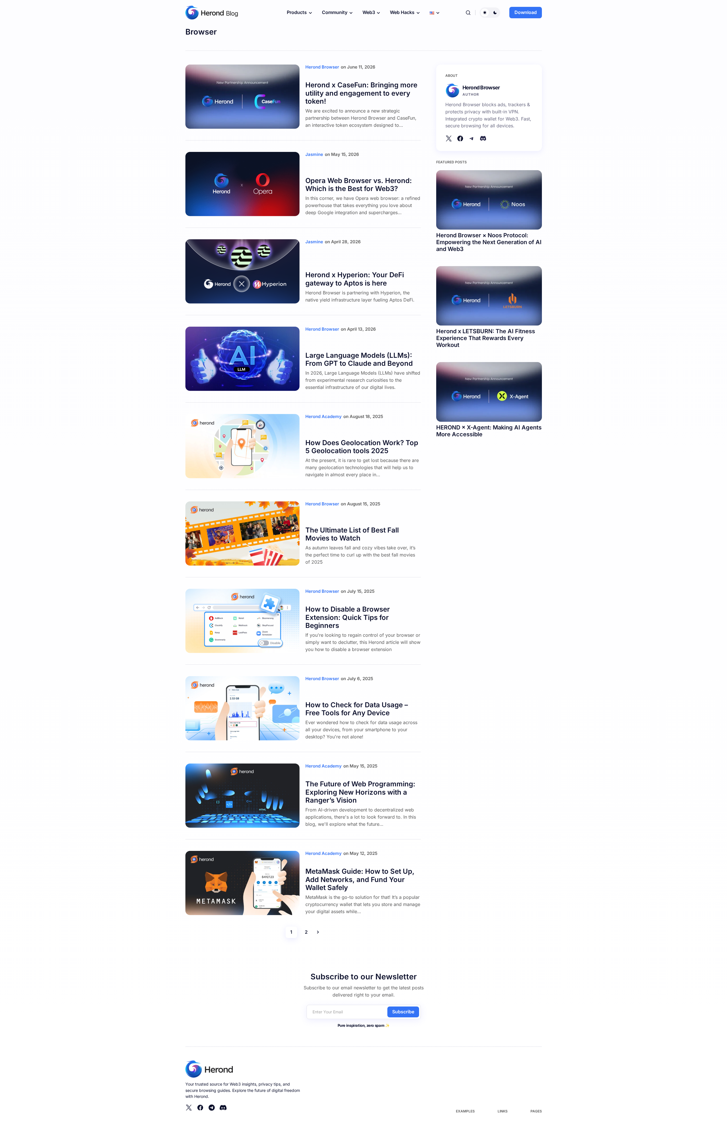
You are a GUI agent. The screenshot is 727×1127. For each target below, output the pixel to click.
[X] (448, 138)
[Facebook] (460, 138)
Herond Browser (481, 88)
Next (318, 932)
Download (525, 12)
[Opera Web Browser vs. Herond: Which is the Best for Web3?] (242, 184)
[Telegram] (211, 1107)
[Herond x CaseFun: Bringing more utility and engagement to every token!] (242, 97)
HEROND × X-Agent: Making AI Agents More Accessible (489, 431)
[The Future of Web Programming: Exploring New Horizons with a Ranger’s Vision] (242, 796)
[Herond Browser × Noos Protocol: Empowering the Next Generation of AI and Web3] (489, 200)
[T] (471, 138)
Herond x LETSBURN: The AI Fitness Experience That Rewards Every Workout (485, 338)
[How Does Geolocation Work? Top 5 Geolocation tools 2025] (242, 446)
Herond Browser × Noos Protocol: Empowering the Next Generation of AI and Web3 (489, 242)
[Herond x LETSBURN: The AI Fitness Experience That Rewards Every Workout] (489, 296)
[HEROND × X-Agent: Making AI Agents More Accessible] (489, 391)
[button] (468, 12)
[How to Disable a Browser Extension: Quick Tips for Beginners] (242, 621)
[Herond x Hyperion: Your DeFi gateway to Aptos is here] (242, 271)
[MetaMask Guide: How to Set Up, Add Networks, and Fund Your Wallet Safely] (242, 883)
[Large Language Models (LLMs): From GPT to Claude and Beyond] (242, 359)
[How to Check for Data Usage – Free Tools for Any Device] (242, 708)
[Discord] (483, 138)
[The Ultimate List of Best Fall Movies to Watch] (242, 533)
